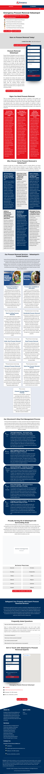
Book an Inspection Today (14, 90)
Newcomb (12, 567)
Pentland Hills (32, 571)
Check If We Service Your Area (22, 590)
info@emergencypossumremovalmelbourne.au (14, 689)
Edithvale (12, 579)
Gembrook (32, 583)
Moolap (12, 575)
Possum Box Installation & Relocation (10, 727)
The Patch (32, 567)
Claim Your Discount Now (22, 45)
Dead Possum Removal (8, 733)
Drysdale (12, 587)
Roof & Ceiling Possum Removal (9, 728)
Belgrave (32, 579)
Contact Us (25, 713)
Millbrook (32, 587)
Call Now (8, 31)
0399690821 (7, 687)
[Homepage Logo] (21, 2)
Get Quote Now (16, 31)
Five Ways (12, 571)
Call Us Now (22, 699)
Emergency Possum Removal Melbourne (21, 768)
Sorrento (12, 583)
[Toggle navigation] (40, 9)
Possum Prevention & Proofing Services (11, 725)
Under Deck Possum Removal (9, 731)
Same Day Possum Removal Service (10, 736)
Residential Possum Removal (9, 730)
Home (24, 712)
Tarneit (32, 575)
